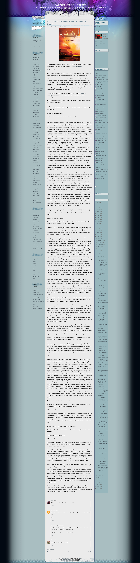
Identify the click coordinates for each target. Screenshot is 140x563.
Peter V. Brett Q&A (102, 379)
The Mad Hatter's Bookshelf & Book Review (102, 157)
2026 (98, 202)
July (99, 248)
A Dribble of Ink (99, 72)
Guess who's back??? (102, 465)
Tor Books (35, 245)
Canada (73, 66)
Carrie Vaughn (36, 188)
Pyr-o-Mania (99, 120)
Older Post (90, 552)
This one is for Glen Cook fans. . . (102, 367)
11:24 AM (53, 545)
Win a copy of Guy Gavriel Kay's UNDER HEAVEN (102, 426)
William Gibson (36, 103)
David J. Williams (36, 195)
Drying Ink (98, 86)
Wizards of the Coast (37, 248)
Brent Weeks (35, 191)
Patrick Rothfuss (36, 160)
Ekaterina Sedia (36, 169)
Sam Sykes (35, 182)
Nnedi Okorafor (36, 149)
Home (69, 552)
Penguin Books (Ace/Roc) (38, 228)
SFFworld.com (36, 292)
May (99, 253)
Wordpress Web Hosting (66, 560)
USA (76, 66)
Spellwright (100, 328)
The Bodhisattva (99, 148)
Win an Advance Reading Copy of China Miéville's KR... (102, 281)
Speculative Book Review (102, 133)
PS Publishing (36, 232)
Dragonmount (36, 297)
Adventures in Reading (101, 75)
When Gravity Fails (100, 178)
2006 (98, 486)
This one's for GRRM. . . (103, 413)
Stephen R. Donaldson (37, 85)
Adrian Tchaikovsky (37, 184)
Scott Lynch (35, 129)
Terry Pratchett (36, 154)
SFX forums (35, 304)
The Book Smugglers (100, 149)
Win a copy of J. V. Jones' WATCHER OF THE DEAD (103, 417)
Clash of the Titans (102, 330)
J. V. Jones (35, 114)
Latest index (99, 26)
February (100, 475)
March (99, 473)
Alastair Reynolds (37, 158)
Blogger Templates (66, 559)
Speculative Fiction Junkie (102, 135)
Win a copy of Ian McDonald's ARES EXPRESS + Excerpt (66, 23)
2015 (98, 226)
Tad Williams (35, 197)
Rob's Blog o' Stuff (100, 125)
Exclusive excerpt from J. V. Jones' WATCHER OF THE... (103, 359)
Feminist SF (98, 97)
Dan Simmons (36, 173)
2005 (98, 488)
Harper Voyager (36, 221)
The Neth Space (99, 160)
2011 (98, 234)
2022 (98, 211)
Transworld (35, 247)
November (100, 240)
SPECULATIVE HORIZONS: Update (103, 273)
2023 (98, 209)
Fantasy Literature (100, 93)
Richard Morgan (36, 142)
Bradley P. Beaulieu (37, 70)
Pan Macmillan (36, 226)
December (100, 238)
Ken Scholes (35, 167)
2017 (98, 221)
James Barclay (36, 68)
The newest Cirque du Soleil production (102, 410)
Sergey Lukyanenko (37, 127)
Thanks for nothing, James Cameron (102, 312)
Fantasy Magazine (100, 95)
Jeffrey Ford (35, 98)
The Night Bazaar (100, 162)
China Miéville (36, 136)
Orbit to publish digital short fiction (103, 371)
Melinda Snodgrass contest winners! (102, 299)
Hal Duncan (35, 87)
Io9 (33, 267)
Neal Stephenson (36, 180)
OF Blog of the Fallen (101, 115)
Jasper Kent (35, 118)
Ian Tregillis (35, 186)
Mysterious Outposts (100, 113)
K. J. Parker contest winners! (102, 438)
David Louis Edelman (37, 90)
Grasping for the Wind (101, 108)
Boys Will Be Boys (102, 433)
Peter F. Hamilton (36, 105)
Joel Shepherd (36, 171)
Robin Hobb (35, 109)
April (99, 255)
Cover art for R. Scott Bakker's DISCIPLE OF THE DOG (102, 264)
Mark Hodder (35, 110)
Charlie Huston (36, 112)
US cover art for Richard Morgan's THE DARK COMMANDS (103, 324)
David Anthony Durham (38, 88)
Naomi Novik (36, 147)
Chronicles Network (37, 269)
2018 (98, 219)
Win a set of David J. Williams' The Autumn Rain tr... (102, 295)
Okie (52, 500)
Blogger (80, 558)
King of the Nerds (100, 111)
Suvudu (34, 278)
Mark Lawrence (36, 125)
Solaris (34, 237)
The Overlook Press (37, 243)
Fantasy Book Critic (100, 90)
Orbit (34, 224)
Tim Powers (35, 153)
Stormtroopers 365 (102, 402)
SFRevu (34, 274)
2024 (98, 207)
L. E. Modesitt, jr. (36, 138)
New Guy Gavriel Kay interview (102, 342)
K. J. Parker (35, 151)
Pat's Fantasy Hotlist (70, 5)
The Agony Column (100, 146)
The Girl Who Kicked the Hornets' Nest (102, 259)
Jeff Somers (35, 176)
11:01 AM (53, 535)
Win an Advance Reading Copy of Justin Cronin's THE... (103, 399)
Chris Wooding (36, 200)
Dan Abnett (35, 59)
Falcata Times (99, 88)
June (99, 251)
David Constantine (37, 83)
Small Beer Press (36, 235)
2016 (98, 223)
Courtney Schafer (36, 166)
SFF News (35, 265)
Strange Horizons (36, 272)
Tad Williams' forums (37, 312)
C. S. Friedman (36, 99)
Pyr (33, 234)
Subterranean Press (37, 239)
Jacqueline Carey (36, 79)
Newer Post (49, 552)
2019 (98, 217)
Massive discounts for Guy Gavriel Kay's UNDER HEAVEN (102, 337)
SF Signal (35, 259)
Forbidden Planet (100, 99)
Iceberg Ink (98, 109)
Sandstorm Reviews (100, 127)
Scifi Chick (98, 129)
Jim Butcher (35, 77)
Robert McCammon (37, 132)
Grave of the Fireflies (102, 288)
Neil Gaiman (35, 101)
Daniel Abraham (36, 61)
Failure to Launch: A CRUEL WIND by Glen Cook (102, 269)
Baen (34, 213)
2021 (98, 213)
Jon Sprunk (35, 178)
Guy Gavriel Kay (36, 116)
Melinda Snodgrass (37, 175)
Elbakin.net (35, 306)
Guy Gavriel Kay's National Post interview (102, 383)
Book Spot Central (37, 299)
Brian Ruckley (36, 162)
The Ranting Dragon (100, 164)
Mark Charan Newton (37, 145)
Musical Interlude (101, 257)
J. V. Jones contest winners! (101, 309)
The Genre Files (99, 153)
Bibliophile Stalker (100, 77)
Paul (52, 540)
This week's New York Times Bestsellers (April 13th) (102, 354)
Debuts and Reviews (100, 84)
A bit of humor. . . (101, 455)
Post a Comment (50, 549)
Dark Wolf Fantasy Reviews (102, 79)
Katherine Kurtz (36, 123)
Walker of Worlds (100, 176)
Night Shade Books (37, 223)
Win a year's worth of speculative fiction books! (102, 443)
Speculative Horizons (101, 138)
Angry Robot (35, 212)
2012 (98, 232)
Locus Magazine (36, 258)
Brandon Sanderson (37, 164)
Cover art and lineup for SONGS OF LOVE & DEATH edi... (103, 469)
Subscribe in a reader (36, 46)
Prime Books (35, 230)
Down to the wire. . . (102, 276)
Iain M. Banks (36, 66)
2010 (98, 236)
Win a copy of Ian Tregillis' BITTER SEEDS (102, 346)
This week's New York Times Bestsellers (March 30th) (102, 461)
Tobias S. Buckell (36, 75)
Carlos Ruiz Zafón (37, 202)
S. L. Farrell (35, 94)
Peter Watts (35, 189)
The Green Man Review (101, 155)
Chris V (53, 510)
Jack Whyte (35, 199)
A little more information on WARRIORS (101, 448)
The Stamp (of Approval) (101, 171)
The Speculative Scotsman (102, 169)
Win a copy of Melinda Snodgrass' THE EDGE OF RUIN (103, 391)
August (99, 246)
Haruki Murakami (36, 143)
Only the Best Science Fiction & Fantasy (101, 117)
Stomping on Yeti (100, 144)
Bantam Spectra (36, 215)
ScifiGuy (98, 131)
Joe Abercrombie (36, 57)
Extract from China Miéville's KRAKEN (103, 421)
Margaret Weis (36, 193)
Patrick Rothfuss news (102, 285)
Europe (80, 66)
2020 (98, 215)
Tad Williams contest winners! (102, 452)
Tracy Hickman (36, 107)
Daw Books (35, 217)
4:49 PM (52, 505)
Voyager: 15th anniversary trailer (102, 387)
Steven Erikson (36, 92)
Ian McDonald (36, 134)
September (100, 244)
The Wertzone (99, 173)
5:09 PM (52, 520)
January (99, 477)
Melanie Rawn (36, 156)
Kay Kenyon (35, 120)
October (100, 242)
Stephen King (36, 121)
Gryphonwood (36, 276)
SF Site (34, 263)
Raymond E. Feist (36, 96)
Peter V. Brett (35, 72)
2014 (98, 228)
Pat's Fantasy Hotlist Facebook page (37, 41)
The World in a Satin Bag (101, 175)
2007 (98, 484)
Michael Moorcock (37, 140)
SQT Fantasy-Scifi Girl (101, 140)
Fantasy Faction (99, 92)
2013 (98, 230)
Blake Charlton (36, 81)
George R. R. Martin (37, 131)
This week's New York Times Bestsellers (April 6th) (102, 406)
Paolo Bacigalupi (36, 64)
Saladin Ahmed (36, 63)
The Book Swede (100, 151)
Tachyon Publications (37, 241)
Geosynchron (100, 395)
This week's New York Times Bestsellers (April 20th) (102, 319)
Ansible (34, 261)
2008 (98, 482)
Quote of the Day (101, 306)
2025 (98, 205)
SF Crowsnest (36, 270)
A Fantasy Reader (100, 73)
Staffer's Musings (100, 142)
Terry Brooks (35, 74)
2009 (98, 480)
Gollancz (35, 219)
